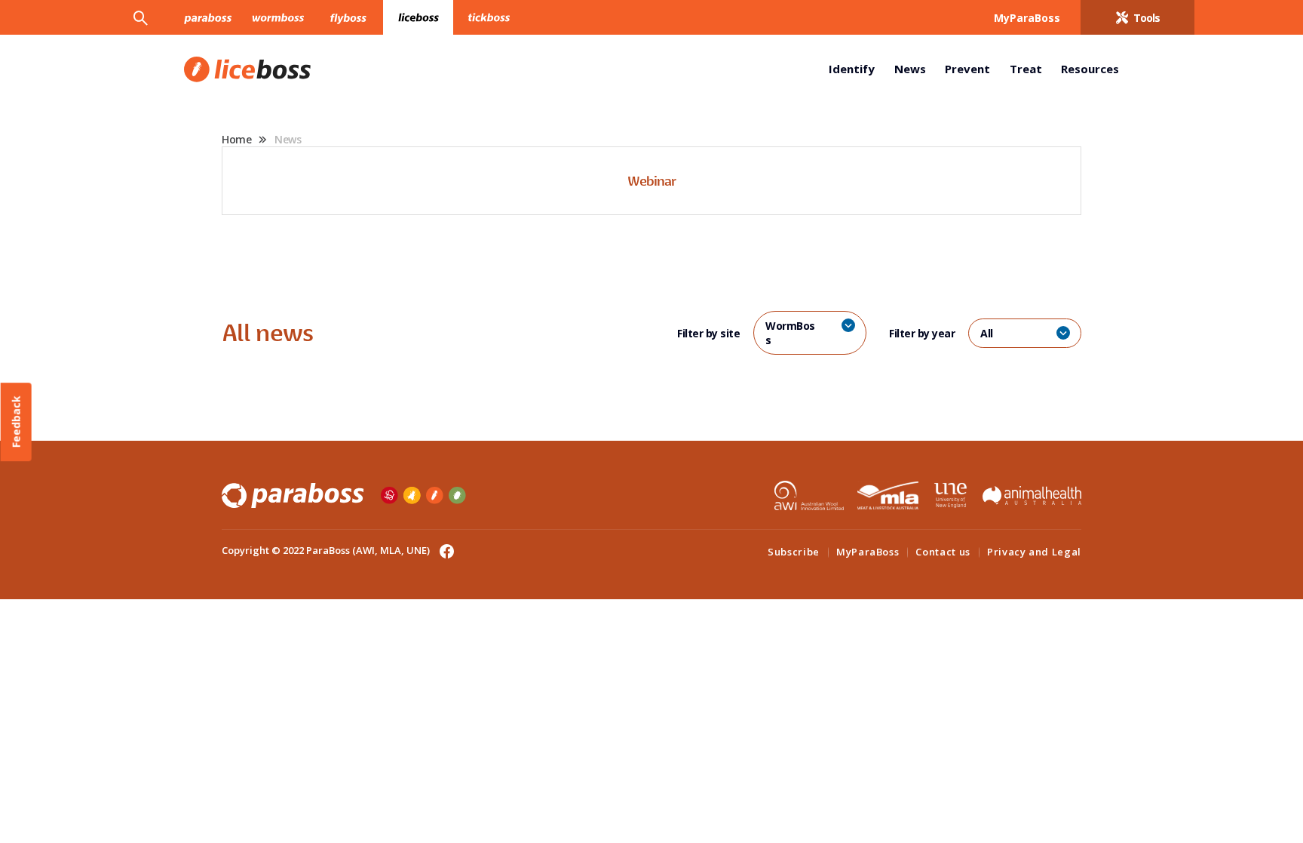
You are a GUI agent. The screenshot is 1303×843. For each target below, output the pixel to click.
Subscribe (794, 551)
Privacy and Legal (1034, 551)
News (910, 68)
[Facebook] (443, 550)
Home (236, 139)
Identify (852, 68)
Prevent (967, 68)
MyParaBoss (868, 551)
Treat (1026, 68)
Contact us (942, 551)
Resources (1090, 68)
